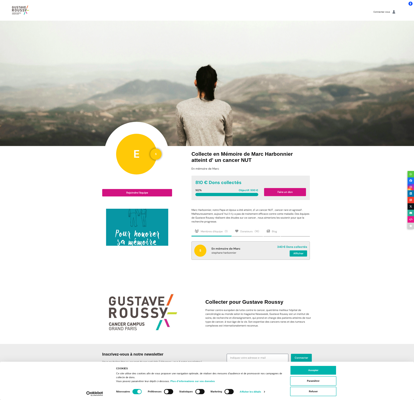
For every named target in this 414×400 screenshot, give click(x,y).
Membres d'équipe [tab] (214, 231)
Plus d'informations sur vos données (192, 381)
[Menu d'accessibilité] (410, 3)
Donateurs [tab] (249, 231)
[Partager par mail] (411, 213)
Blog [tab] (274, 231)
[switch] (168, 391)
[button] (137, 192)
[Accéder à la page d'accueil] (20, 10)
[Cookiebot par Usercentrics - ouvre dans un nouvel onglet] (95, 393)
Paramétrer (313, 380)
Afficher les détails (250, 391)
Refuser (313, 391)
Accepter (313, 370)
